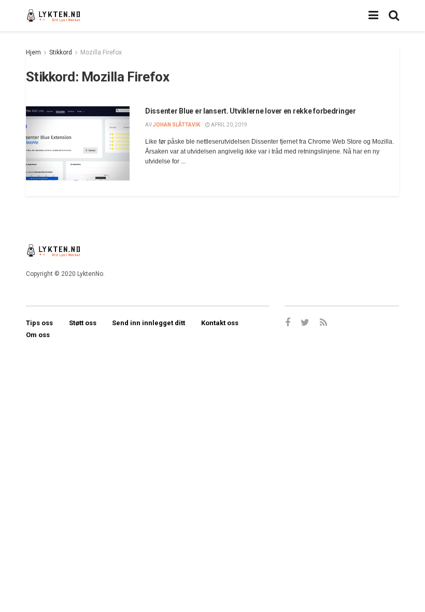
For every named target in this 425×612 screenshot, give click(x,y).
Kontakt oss (219, 323)
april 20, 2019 (228, 125)
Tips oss (39, 323)
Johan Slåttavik (176, 125)
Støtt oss (82, 323)
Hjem (33, 52)
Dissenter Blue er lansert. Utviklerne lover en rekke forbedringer (250, 111)
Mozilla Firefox (101, 52)
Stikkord (60, 52)
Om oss (38, 335)
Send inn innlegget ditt (148, 323)
